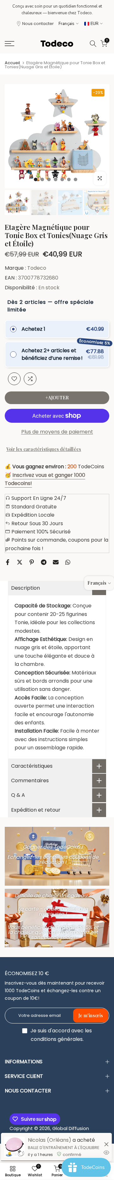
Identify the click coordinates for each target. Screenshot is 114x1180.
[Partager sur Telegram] (44, 562)
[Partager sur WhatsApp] (68, 562)
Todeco (36, 268)
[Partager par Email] (56, 562)
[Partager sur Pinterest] (32, 562)
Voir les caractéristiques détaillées (43, 449)
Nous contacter (38, 24)
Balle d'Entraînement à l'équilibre (63, 1148)
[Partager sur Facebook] (7, 562)
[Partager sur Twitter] (19, 562)
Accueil (12, 63)
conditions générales (57, 1039)
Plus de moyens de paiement (57, 431)
